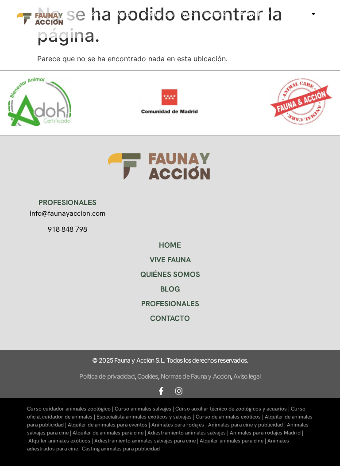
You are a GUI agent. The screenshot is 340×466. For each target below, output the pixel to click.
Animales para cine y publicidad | (247, 424)
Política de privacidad (106, 376)
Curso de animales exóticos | (230, 416)
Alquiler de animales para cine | (110, 432)
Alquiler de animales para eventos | (109, 424)
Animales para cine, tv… (273, 13)
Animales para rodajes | (179, 424)
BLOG (170, 289)
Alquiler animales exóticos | (61, 440)
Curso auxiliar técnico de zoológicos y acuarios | (233, 408)
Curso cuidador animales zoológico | (71, 408)
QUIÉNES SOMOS (170, 274)
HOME (170, 245)
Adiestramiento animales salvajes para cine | (147, 440)
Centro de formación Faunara (185, 13)
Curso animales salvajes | (145, 408)
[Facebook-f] (161, 391)
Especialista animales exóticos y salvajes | (146, 416)
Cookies (147, 376)
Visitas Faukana (108, 13)
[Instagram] (179, 391)
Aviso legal (246, 376)
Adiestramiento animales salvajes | (188, 432)
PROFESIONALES (170, 303)
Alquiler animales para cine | (233, 440)
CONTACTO (170, 318)
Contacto (292, 24)
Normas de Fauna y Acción (196, 376)
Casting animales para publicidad (121, 448)
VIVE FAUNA (170, 260)
